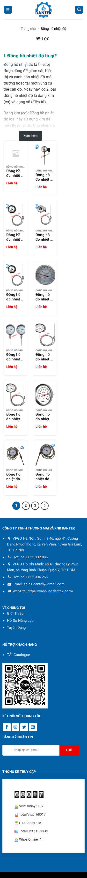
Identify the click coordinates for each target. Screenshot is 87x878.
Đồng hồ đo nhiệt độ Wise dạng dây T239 (15, 416)
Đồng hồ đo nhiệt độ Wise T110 (45, 416)
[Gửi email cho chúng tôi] (33, 727)
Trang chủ (28, 29)
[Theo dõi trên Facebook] (7, 727)
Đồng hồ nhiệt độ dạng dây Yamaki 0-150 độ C (44, 476)
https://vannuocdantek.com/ (50, 591)
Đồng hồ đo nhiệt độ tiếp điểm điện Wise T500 (15, 173)
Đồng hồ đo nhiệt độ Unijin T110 (45, 297)
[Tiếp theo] (45, 506)
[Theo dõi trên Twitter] (24, 727)
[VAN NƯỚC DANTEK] (43, 10)
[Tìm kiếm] (79, 10)
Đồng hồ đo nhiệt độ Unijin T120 (15, 357)
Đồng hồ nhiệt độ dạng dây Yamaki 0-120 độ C (14, 476)
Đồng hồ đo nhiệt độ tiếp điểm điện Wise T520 (15, 237)
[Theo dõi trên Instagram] (16, 727)
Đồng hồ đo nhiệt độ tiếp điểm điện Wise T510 (45, 177)
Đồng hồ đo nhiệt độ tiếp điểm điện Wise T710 (15, 297)
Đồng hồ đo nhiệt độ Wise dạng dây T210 (45, 357)
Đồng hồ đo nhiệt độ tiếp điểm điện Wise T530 (45, 237)
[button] (8, 10)
